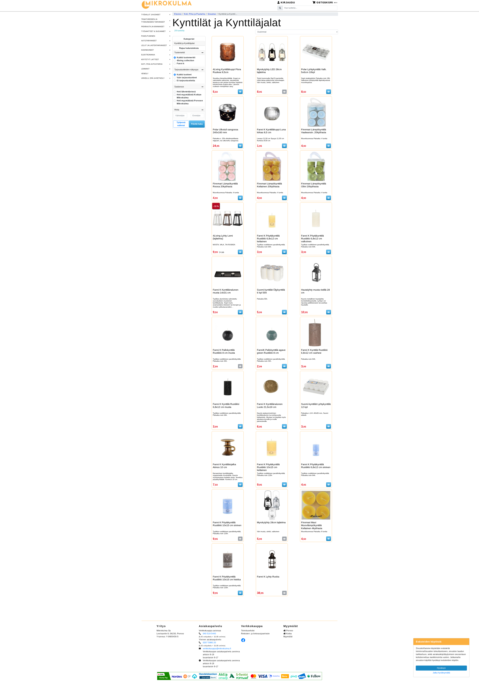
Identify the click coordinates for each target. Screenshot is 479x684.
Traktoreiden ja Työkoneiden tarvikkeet (153, 20)
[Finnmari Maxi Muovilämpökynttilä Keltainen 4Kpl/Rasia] (316, 505)
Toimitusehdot (247, 631)
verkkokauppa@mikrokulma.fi (217, 648)
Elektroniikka (148, 55)
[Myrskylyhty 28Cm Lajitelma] (272, 505)
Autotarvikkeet (149, 41)
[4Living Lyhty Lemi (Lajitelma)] (227, 218)
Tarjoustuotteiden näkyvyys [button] (186, 70)
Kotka (289, 634)
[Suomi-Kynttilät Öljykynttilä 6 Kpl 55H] (272, 272)
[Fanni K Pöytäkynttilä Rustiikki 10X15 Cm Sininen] (227, 505)
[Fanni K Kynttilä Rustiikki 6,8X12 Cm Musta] (227, 387)
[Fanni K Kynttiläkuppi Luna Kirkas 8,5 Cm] (272, 112)
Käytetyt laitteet (150, 59)
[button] (170, 14)
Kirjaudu (287, 2)
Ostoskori (325, 2)
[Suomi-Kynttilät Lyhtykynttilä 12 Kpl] (316, 387)
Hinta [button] (176, 110)
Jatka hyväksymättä (441, 673)
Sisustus (212, 14)
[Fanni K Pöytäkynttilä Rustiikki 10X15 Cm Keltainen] (272, 447)
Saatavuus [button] (179, 87)
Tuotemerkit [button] (179, 52)
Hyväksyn (441, 668)
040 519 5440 (209, 634)
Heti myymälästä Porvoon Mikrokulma (190, 102)
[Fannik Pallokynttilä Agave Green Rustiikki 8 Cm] (272, 333)
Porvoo (289, 631)
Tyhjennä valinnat (181, 123)
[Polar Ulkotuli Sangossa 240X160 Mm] (227, 112)
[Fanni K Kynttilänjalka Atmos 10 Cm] (227, 447)
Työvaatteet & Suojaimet (153, 31)
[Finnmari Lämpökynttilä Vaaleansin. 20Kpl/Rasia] (316, 112)
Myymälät (288, 637)
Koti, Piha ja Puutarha (151, 64)
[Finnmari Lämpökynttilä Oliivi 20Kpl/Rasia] (316, 166)
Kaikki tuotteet (184, 75)
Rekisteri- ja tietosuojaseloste (255, 634)
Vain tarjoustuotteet (187, 78)
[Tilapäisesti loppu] (284, 92)
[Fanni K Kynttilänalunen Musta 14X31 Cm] (227, 272)
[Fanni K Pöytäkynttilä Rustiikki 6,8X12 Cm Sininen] (316, 447)
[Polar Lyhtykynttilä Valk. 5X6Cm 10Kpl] (316, 52)
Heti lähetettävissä (186, 92)
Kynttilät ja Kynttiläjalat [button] (184, 43)
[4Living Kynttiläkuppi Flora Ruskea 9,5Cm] (227, 52)
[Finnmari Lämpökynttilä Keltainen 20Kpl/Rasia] (272, 166)
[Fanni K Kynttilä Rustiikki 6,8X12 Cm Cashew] (316, 333)
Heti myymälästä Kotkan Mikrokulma (189, 96)
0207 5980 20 (209, 643)
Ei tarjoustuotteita (186, 81)
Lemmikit (145, 69)
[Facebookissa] (243, 641)
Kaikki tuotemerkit (186, 57)
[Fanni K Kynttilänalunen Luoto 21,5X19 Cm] (272, 387)
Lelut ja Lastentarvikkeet (154, 45)
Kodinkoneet (147, 50)
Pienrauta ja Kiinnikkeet (152, 27)
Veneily (144, 74)
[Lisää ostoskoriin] (240, 92)
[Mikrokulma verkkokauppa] (167, 5)
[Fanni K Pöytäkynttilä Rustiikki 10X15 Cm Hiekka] (227, 559)
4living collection (185, 60)
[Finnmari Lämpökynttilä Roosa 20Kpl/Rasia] (227, 166)
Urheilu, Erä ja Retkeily (152, 78)
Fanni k (180, 63)
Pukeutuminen (148, 36)
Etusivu (177, 14)
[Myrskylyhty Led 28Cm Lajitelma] (272, 52)
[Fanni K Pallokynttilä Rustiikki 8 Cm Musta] (227, 333)
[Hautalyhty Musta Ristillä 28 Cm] (316, 272)
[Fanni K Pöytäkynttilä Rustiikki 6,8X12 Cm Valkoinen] (316, 218)
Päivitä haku (197, 124)
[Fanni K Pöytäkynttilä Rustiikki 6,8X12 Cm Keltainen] (272, 218)
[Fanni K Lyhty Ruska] (272, 559)
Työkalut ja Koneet (150, 15)
